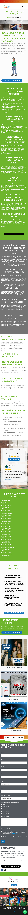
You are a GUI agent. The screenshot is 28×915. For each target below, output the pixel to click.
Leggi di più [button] (8, 479)
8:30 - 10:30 (5, 804)
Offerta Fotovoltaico (14, 731)
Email (2, 766)
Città (2, 788)
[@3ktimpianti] (10, 878)
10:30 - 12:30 (6, 806)
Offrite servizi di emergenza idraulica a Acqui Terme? (12, 597)
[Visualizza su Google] (6, 466)
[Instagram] (5, 870)
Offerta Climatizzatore (14, 668)
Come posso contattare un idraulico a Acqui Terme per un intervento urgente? (14, 583)
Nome (2, 752)
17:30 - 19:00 (6, 813)
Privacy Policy (15, 833)
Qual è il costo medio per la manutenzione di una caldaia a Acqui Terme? (13, 604)
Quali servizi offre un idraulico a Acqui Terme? (13, 576)
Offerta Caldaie (14, 699)
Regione (3, 781)
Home (8, 17)
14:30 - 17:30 (6, 811)
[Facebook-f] (2, 870)
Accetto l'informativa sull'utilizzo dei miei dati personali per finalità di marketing (15, 837)
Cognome (3, 759)
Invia (3, 841)
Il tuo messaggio (5, 816)
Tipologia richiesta (5, 795)
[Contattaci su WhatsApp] (25, 912)
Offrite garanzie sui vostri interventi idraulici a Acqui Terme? (14, 590)
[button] (22, 6)
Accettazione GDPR (6, 828)
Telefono (3, 774)
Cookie (14, 911)
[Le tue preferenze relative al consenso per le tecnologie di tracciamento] (1, 686)
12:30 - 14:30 (6, 808)
